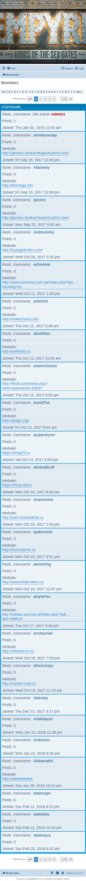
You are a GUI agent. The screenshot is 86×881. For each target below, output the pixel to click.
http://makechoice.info (20, 319)
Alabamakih (43, 761)
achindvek (41, 264)
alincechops (43, 666)
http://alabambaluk (17, 779)
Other (79, 92)
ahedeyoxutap (45, 135)
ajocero (39, 200)
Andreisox (41, 740)
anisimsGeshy (45, 366)
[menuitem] (11, 68)
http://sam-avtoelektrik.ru (22, 517)
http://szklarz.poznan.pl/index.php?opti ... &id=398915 (36, 616)
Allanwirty (41, 167)
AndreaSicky (43, 232)
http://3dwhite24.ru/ (18, 651)
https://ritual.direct (17, 485)
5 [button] (54, 99)
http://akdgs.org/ (15, 420)
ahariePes (41, 596)
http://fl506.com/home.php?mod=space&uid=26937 (25, 386)
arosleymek (43, 633)
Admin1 (58, 114)
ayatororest (42, 532)
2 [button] (40, 99)
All (3, 92)
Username (11, 107)
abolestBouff (43, 467)
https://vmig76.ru (16, 453)
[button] (30, 99)
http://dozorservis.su (19, 550)
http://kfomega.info (17, 185)
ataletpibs (41, 814)
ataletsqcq (42, 835)
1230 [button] (64, 99)
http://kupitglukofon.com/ (22, 250)
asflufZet (40, 301)
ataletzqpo (42, 793)
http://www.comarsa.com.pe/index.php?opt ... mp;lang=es (39, 284)
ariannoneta (43, 499)
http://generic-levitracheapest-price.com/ (35, 153)
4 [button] (50, 99)
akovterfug (42, 564)
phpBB (32, 879)
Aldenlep (40, 698)
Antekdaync (43, 719)
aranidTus (41, 403)
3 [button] (45, 99)
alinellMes (41, 333)
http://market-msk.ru (18, 683)
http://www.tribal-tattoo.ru (23, 582)
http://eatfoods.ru (16, 351)
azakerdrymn (44, 435)
